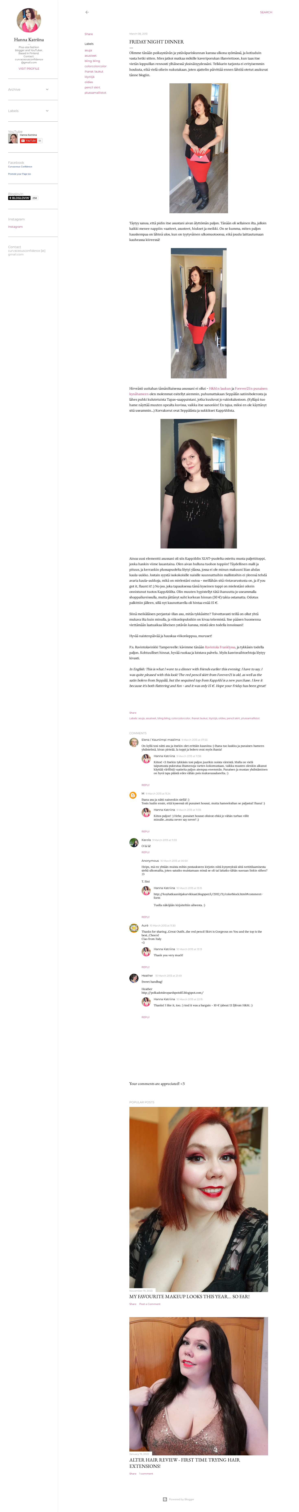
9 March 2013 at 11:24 (158, 793)
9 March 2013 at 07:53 (194, 739)
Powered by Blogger (181, 1499)
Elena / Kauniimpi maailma (161, 740)
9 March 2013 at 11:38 (189, 756)
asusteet (91, 55)
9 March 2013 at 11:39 (189, 809)
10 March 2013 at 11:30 (163, 925)
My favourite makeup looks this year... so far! (189, 1296)
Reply (146, 785)
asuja (88, 50)
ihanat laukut (94, 71)
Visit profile (29, 68)
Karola (146, 840)
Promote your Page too (19, 174)
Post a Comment (149, 1303)
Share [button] (89, 34)
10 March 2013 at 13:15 (189, 888)
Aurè (145, 925)
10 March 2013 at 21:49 (168, 975)
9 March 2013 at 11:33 (164, 840)
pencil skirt (92, 87)
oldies (89, 82)
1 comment (146, 1473)
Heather (148, 975)
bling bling (92, 61)
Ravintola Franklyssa (220, 647)
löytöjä (89, 77)
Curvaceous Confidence (20, 166)
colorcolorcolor (96, 66)
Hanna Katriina (164, 756)
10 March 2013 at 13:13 (189, 949)
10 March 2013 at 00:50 (174, 860)
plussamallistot (95, 92)
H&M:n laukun (220, 388)
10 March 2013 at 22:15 (190, 999)
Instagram (15, 225)
